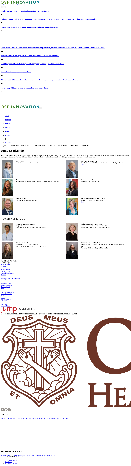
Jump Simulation (6, 455)
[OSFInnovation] (5, 139)
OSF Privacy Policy (11, 463)
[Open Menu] (3, 7)
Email (82, 164)
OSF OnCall (51, 455)
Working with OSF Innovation (59, 418)
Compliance (8, 462)
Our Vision (8, 142)
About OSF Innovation (8, 418)
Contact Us (46, 418)
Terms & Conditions (11, 460)
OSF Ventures (43, 455)
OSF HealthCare (16, 455)
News (29, 418)
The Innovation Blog (21, 418)
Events (33, 418)
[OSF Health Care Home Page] (20, 3)
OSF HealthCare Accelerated (30, 455)
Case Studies (39, 418)
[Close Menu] (40, 108)
